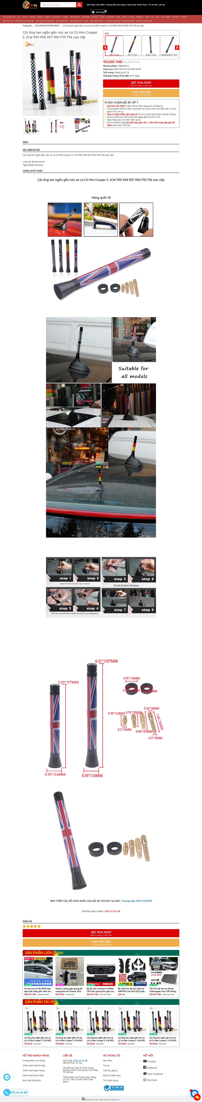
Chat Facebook (155, 1074)
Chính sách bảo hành (33, 1075)
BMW (118, 17)
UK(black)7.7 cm (169, 54)
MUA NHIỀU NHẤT (9, 17)
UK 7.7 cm (114, 54)
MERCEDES (86, 17)
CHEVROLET (56, 17)
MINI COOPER (166, 17)
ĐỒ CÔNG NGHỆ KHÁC (144, 21)
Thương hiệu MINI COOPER (136, 901)
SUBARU (47, 17)
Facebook (151, 1067)
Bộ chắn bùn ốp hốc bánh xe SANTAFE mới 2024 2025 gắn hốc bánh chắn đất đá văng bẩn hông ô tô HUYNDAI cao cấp (100, 990)
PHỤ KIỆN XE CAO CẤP (113, 21)
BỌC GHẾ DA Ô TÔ (96, 21)
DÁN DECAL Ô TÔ (76, 21)
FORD (102, 17)
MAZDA (39, 17)
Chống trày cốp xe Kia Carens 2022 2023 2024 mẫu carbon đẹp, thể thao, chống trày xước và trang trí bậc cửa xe (163, 990)
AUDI (157, 17)
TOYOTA (25, 17)
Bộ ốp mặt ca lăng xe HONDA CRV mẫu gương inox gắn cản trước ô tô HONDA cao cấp (69, 990)
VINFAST (184, 17)
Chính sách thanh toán (34, 1065)
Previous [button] (20, 126)
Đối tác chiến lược (112, 1075)
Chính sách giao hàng (33, 1070)
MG (152, 17)
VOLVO (124, 17)
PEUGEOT (175, 17)
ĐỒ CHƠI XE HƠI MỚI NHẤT (24, 21)
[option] (61, 77)
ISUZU (86, 21)
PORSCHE (139, 17)
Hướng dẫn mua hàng (34, 1060)
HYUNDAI (95, 17)
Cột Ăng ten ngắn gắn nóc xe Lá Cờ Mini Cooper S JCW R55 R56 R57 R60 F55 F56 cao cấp (37, 1039)
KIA (19, 17)
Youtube (151, 1061)
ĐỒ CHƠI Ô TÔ (8, 21)
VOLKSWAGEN (75, 17)
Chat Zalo (151, 1080)
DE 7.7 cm (132, 54)
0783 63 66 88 (80, 1060)
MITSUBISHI (110, 17)
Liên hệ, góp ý (110, 1070)
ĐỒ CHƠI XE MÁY (62, 21)
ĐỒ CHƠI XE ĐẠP (128, 21)
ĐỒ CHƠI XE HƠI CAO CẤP (45, 21)
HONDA (32, 17)
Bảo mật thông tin (32, 1080)
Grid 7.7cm (151, 54)
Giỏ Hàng (100, 12)
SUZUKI (131, 17)
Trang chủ (27, 25)
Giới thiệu (107, 1060)
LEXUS (147, 17)
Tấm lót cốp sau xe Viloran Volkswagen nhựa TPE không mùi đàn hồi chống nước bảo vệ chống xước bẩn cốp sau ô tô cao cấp (131, 990)
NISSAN (65, 17)
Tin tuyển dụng (110, 1080)
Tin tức (106, 1065)
